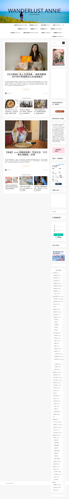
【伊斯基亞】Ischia (57, 335)
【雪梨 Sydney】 (56, 490)
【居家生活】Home (21, 150)
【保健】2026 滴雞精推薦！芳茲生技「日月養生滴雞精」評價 (26, 153)
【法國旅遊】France (57, 32)
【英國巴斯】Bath (56, 464)
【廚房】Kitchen (21, 72)
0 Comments (45, 93)
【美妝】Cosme (57, 403)
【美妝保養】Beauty (56, 401)
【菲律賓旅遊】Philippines (58, 285)
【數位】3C (55, 393)
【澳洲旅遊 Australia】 (57, 36)
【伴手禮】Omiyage (57, 471)
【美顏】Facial (56, 406)
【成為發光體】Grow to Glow (57, 296)
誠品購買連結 (61, 64)
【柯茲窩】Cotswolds (57, 461)
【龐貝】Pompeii (57, 369)
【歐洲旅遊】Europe (33, 25)
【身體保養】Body (57, 411)
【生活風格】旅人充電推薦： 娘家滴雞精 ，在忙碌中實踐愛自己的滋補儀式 (26, 75)
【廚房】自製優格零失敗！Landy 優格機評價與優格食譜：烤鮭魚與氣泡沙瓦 (40, 111)
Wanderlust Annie (34, 10)
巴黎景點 (56, 327)
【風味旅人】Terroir (45, 32)
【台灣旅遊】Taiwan (56, 275)
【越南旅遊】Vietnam (57, 288)
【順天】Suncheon (57, 293)
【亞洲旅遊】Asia (43, 28)
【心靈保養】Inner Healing (58, 298)
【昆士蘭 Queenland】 (57, 487)
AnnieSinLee (9, 93)
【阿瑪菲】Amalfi (57, 366)
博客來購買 (56, 64)
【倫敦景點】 (56, 453)
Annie (54, 416)
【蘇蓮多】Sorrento (57, 348)
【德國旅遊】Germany (57, 311)
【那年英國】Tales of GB (57, 380)
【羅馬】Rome (56, 346)
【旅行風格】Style (56, 395)
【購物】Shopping (56, 414)
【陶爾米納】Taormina (58, 356)
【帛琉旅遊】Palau (56, 277)
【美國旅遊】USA (33, 28)
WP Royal (12, 483)
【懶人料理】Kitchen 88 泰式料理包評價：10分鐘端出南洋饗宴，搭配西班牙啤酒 (11, 111)
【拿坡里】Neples (57, 338)
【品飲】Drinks (56, 476)
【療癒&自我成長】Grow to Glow (30, 32)
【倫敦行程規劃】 (57, 458)
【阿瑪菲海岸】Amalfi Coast (59, 359)
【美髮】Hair (56, 408)
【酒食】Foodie (56, 469)
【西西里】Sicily (56, 351)
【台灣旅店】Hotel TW (57, 385)
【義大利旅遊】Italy (45, 25)
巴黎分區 (56, 322)
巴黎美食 (56, 330)
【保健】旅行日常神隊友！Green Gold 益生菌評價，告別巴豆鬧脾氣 (26, 188)
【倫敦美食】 (56, 455)
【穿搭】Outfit (55, 398)
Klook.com (54, 211)
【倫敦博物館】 (56, 442)
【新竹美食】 (56, 479)
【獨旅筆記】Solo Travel (55, 28)
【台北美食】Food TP (58, 474)
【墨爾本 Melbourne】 (57, 484)
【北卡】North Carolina (57, 421)
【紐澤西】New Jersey (57, 427)
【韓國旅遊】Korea (56, 291)
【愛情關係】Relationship (57, 301)
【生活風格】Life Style (15, 32)
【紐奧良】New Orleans (57, 424)
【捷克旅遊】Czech (56, 314)
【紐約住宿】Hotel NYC (57, 432)
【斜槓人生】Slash (56, 304)
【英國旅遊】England (22, 28)
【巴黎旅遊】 (56, 319)
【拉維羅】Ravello (57, 364)
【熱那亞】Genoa (57, 340)
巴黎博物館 (56, 324)
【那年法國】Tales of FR (57, 377)
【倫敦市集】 (56, 448)
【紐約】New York (56, 429)
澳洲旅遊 (54, 482)
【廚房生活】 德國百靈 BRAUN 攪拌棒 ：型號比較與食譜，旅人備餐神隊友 (26, 111)
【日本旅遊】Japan (56, 280)
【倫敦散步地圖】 (57, 450)
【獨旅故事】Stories (56, 374)
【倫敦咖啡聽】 (56, 445)
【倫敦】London (56, 25)
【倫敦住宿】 (56, 440)
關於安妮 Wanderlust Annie (21, 25)
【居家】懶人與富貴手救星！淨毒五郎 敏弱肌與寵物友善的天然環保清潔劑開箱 (11, 186)
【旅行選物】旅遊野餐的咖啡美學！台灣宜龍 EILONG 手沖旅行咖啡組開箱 (40, 188)
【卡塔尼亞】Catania (58, 353)
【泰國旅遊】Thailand (57, 283)
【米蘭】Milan (56, 343)
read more (26, 89)
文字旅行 (54, 306)
